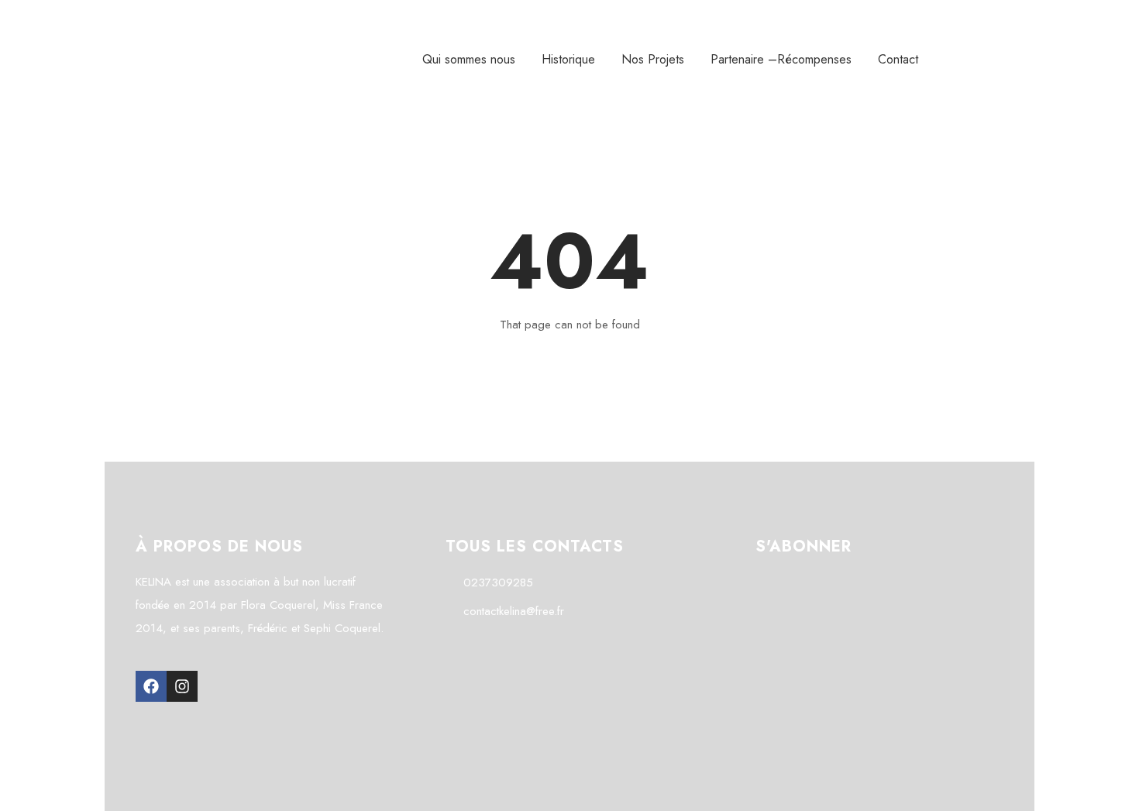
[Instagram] (182, 686)
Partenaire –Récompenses (781, 59)
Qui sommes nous (468, 59)
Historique (568, 59)
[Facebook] (151, 686)
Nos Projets (652, 59)
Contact (898, 59)
